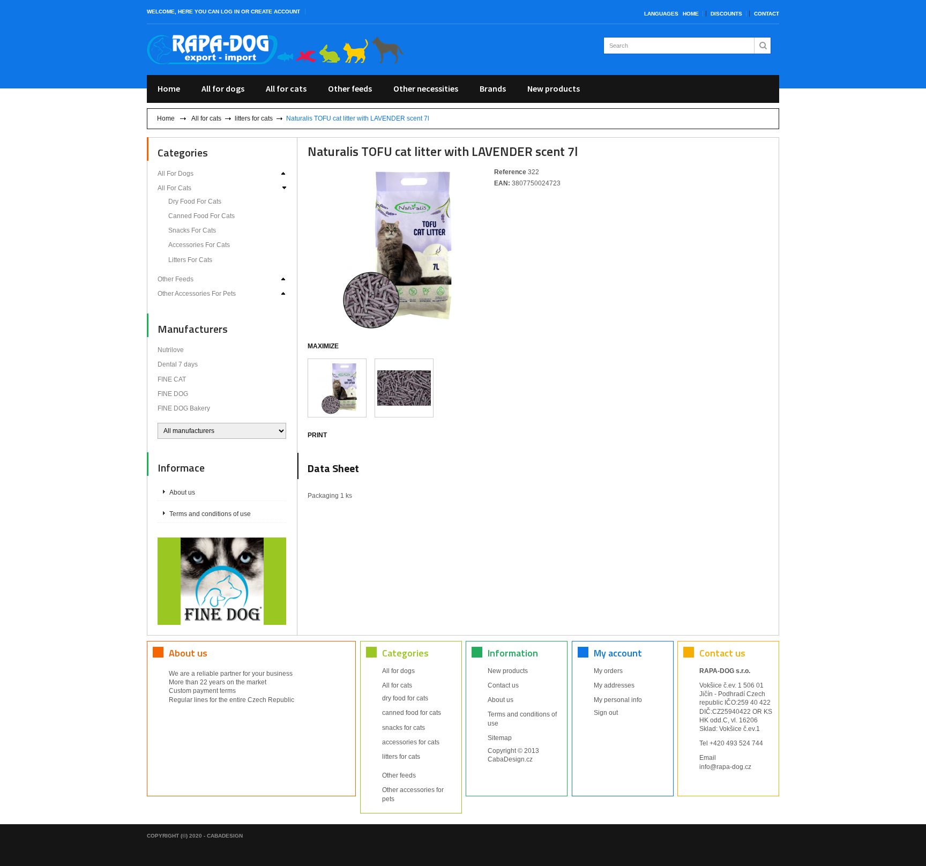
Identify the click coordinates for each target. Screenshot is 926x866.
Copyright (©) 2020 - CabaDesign (195, 836)
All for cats (286, 88)
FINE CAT (172, 379)
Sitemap (500, 738)
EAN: (503, 183)
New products (553, 88)
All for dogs (222, 88)
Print (317, 435)
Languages (661, 14)
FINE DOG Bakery (184, 408)
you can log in (217, 11)
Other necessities (425, 88)
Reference (511, 172)
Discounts (726, 14)
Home (691, 14)
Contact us (503, 685)
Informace (181, 467)
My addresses (614, 685)
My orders (608, 671)
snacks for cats (192, 230)
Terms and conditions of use (210, 514)
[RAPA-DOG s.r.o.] (275, 49)
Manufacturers (193, 328)
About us (182, 492)
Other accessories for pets (197, 293)
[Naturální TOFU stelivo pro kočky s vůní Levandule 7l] (337, 388)
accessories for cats (199, 245)
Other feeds (350, 88)
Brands (493, 88)
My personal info (618, 700)
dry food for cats (194, 201)
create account (275, 11)
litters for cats (254, 118)
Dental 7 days (178, 364)
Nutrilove (171, 350)
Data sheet (333, 468)
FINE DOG (173, 394)
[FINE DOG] (222, 580)
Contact (766, 14)
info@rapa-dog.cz (725, 767)
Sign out (606, 712)
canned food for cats (201, 216)
